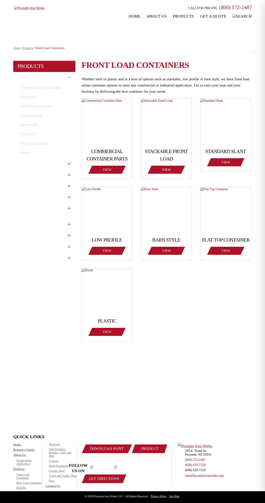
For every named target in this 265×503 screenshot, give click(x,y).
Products (183, 16)
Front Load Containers (37, 77)
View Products (107, 171)
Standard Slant (31, 115)
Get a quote (213, 16)
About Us (157, 16)
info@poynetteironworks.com (204, 475)
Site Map (174, 496)
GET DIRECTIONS (104, 479)
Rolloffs (25, 174)
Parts (22, 257)
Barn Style (28, 134)
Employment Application (23, 462)
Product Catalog (149, 450)
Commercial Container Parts (41, 88)
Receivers (28, 97)
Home (134, 16)
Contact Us (53, 485)
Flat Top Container (34, 143)
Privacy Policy (159, 496)
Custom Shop (29, 223)
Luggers (25, 196)
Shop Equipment (32, 234)
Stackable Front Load (36, 106)
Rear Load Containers (36, 163)
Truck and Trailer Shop (37, 246)
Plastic (25, 153)
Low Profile (29, 125)
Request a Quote (24, 449)
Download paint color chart (107, 450)
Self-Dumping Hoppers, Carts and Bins (60, 452)
